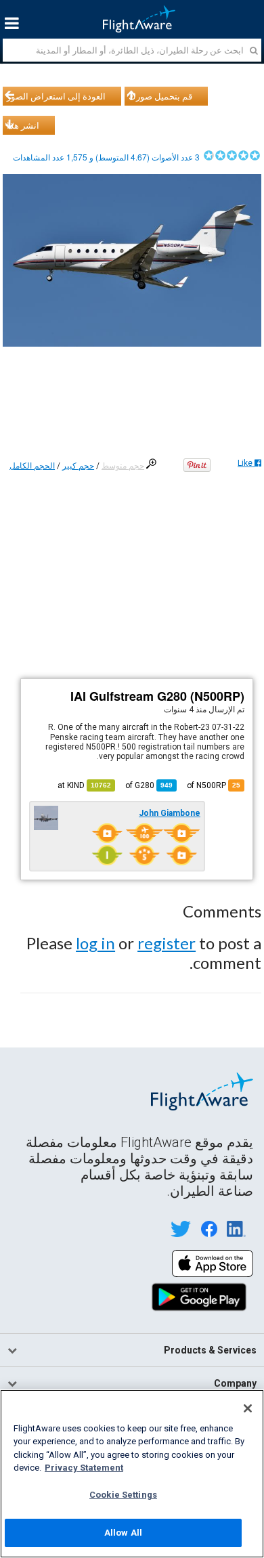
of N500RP (213, 785)
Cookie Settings (123, 1495)
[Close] (248, 1408)
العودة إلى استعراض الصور (56, 96)
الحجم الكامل (32, 466)
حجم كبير (78, 466)
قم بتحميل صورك (160, 96)
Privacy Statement (84, 1468)
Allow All (123, 1533)
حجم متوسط (123, 466)
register (166, 943)
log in (95, 943)
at (84, 785)
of (149, 785)
